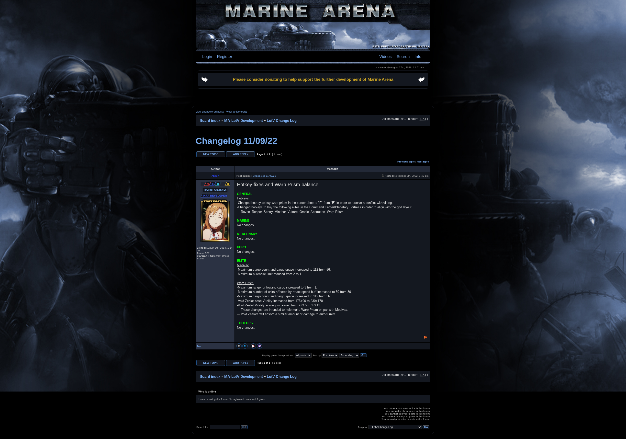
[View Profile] (245, 346)
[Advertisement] (313, 97)
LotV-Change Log (282, 120)
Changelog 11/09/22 (236, 141)
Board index (210, 120)
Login (207, 56)
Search (403, 56)
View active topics (236, 111)
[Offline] (239, 346)
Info (417, 56)
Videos (385, 56)
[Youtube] (253, 346)
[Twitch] (259, 346)
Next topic (423, 161)
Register (224, 56)
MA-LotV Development (243, 120)
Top (199, 346)
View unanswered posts (210, 111)
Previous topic (406, 161)
